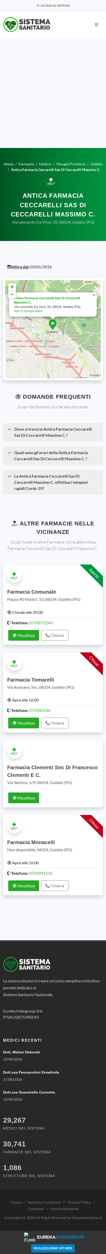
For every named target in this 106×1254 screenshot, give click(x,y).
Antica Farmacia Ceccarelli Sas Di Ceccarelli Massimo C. (47, 300)
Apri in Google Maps (28, 310)
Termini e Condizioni (44, 1202)
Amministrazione (64, 1208)
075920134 (39, 710)
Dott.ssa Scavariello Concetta (29, 1092)
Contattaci (36, 1208)
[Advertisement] (53, 92)
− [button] (12, 294)
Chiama (57, 635)
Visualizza (25, 635)
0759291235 (40, 873)
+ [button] (12, 287)
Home (16, 1202)
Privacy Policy (79, 1202)
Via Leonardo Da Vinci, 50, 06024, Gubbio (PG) (53, 222)
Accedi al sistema (55, 5)
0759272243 (40, 622)
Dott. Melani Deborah (21, 1052)
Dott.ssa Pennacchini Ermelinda (31, 1072)
